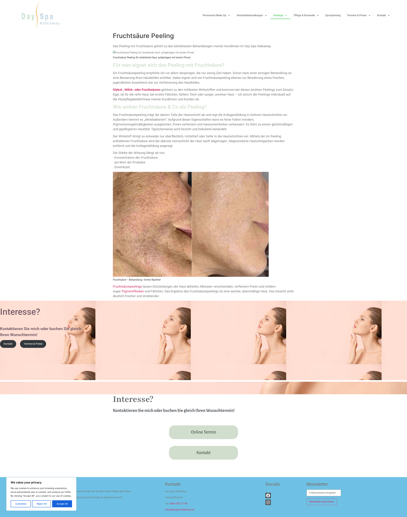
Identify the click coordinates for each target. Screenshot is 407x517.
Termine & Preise (357, 15)
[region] (41, 494)
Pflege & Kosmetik (304, 15)
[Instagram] (268, 502)
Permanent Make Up (214, 15)
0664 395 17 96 (178, 503)
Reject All (41, 503)
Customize (20, 503)
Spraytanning (333, 15)
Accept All (62, 503)
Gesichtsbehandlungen (250, 15)
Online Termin (203, 432)
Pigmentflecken (133, 291)
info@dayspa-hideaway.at (179, 509)
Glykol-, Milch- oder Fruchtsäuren (136, 90)
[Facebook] (268, 495)
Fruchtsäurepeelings (127, 286)
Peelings (278, 15)
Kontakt (381, 15)
